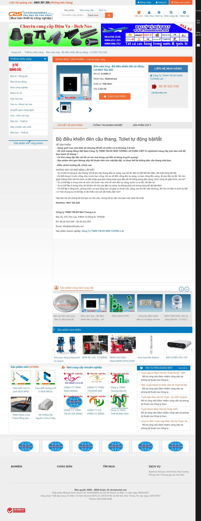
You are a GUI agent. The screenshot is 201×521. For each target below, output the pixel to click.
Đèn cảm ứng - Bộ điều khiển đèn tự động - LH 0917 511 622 (76, 52)
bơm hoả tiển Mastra (148, 357)
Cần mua (149, 16)
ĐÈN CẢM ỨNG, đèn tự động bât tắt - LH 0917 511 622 (176, 318)
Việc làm (139, 16)
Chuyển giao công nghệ (22, 110)
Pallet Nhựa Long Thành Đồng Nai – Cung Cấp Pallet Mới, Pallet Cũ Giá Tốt (21, 416)
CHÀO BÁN (64, 466)
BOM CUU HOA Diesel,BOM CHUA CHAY (122, 359)
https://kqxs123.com (116, 503)
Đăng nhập (145, 2)
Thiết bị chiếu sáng (33, 52)
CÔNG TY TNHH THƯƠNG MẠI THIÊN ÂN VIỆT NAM (95, 389)
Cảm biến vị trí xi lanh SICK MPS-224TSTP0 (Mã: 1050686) (21, 390)
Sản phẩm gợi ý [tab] (142, 125)
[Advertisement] (122, 261)
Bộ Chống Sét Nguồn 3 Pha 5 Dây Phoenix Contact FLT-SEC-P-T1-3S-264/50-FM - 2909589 (45, 416)
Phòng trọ (80, 503)
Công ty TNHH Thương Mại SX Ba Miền (118, 389)
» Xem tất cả (182, 368)
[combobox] (104, 15)
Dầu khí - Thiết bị (18, 121)
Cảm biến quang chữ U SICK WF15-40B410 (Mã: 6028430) (45, 390)
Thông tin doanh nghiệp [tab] (107, 125)
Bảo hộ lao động (18, 81)
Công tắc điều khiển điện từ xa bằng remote (148, 318)
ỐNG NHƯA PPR (120, 316)
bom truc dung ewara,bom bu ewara (67, 359)
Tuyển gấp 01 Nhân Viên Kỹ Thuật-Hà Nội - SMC (163, 373)
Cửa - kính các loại (19, 115)
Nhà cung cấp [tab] (87, 10)
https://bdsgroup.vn (96, 503)
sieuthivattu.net (159, 92)
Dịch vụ (159, 16)
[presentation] (181, 289)
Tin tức (198, 11)
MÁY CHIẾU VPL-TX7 (177, 357)
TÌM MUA (109, 466)
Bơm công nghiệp (19, 87)
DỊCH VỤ (154, 466)
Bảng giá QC (198, 34)
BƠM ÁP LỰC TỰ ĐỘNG (94, 357)
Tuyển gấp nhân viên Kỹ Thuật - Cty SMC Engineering (165, 397)
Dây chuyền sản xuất (20, 127)
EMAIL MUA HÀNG (116, 96)
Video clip (184, 16)
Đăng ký (162, 2)
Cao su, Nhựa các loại (21, 104)
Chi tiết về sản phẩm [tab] (69, 125)
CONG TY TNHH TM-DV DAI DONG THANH (73, 412)
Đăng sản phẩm (182, 2)
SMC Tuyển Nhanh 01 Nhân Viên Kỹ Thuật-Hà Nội (164, 385)
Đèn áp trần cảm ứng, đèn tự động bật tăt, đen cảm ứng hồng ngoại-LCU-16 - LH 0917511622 (64, 318)
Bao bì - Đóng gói (19, 76)
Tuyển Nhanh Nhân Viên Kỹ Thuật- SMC (159, 409)
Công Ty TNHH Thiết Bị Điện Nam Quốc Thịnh (120, 412)
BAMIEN (16, 466)
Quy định (198, 21)
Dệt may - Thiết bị (19, 132)
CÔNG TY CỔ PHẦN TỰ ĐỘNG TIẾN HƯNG (95, 412)
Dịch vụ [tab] (102, 10)
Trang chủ (16, 52)
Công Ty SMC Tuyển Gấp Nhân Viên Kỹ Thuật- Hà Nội (165, 421)
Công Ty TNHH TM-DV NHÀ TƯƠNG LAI (166, 77)
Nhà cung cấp (171, 16)
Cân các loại (16, 98)
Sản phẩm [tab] (69, 10)
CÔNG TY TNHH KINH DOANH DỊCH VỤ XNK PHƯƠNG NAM (72, 389)
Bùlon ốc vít (16, 93)
